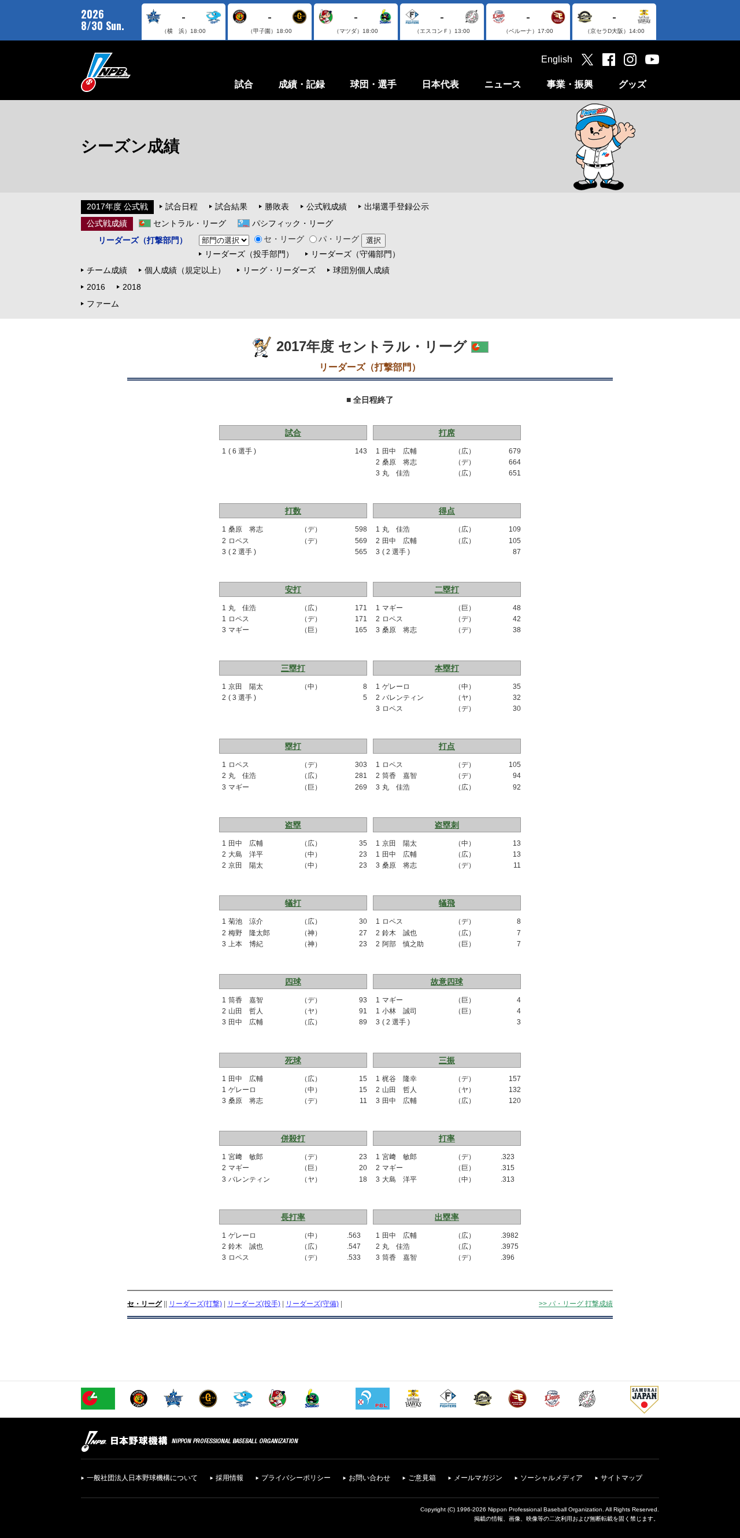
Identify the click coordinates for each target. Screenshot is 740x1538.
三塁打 (293, 668)
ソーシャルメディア (551, 1478)
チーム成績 (107, 270)
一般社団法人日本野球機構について (142, 1478)
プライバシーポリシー (296, 1478)
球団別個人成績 (361, 270)
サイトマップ (621, 1478)
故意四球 (447, 981)
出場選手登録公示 (396, 206)
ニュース (502, 84)
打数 (293, 510)
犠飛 (447, 903)
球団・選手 (373, 84)
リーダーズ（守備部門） (355, 254)
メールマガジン (478, 1478)
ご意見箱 (422, 1478)
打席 (447, 432)
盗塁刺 (447, 824)
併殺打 (293, 1138)
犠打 (293, 903)
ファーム (103, 303)
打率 (447, 1138)
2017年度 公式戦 (117, 206)
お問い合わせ (369, 1478)
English (556, 59)
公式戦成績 (326, 206)
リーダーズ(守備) (312, 1304)
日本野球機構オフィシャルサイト (134, 72)
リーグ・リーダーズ (279, 270)
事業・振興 (570, 84)
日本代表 (440, 84)
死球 (293, 1060)
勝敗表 (277, 206)
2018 (132, 287)
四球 (293, 981)
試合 (244, 84)
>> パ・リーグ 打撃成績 (576, 1304)
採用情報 (229, 1478)
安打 (293, 589)
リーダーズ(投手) (253, 1304)
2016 (96, 287)
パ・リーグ (339, 239)
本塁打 (447, 668)
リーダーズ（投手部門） (249, 254)
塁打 (293, 746)
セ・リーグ (284, 239)
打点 (447, 746)
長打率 (293, 1217)
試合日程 (181, 206)
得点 (447, 510)
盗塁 (293, 824)
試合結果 (231, 206)
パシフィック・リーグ (292, 223)
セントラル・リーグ (189, 223)
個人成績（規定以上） (185, 270)
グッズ (632, 84)
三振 (447, 1060)
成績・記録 (302, 84)
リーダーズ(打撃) (195, 1304)
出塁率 (447, 1217)
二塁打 (447, 589)
